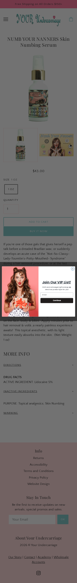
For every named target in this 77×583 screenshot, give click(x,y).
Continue (57, 300)
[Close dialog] (72, 268)
